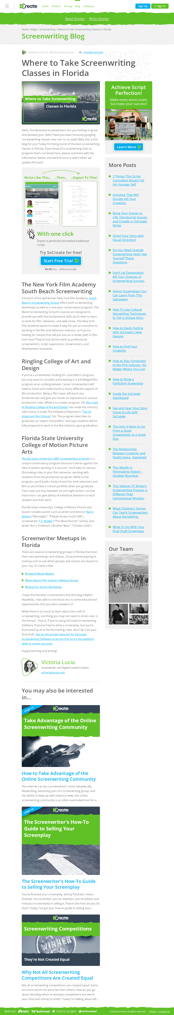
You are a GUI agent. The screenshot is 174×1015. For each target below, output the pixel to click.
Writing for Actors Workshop (43, 587)
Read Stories (75, 18)
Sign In (161, 6)
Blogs (34, 29)
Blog (77, 6)
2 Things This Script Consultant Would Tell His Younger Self (128, 180)
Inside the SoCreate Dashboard (126, 396)
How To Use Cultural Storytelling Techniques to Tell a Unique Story (129, 314)
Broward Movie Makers (39, 574)
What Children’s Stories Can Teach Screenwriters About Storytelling (130, 512)
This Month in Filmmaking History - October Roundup (127, 471)
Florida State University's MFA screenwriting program (56, 458)
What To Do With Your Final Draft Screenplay (128, 529)
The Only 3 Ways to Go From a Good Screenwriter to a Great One (129, 432)
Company (88, 6)
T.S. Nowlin (46, 521)
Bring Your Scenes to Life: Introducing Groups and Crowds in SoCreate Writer (130, 219)
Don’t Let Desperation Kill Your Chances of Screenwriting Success (128, 277)
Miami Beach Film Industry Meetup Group (51, 580)
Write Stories (99, 18)
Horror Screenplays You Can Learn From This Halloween (129, 295)
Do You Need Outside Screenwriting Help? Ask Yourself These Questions (130, 256)
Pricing (68, 6)
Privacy (152, 1011)
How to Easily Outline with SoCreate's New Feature (128, 332)
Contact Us (164, 1011)
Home (45, 6)
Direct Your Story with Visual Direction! (128, 238)
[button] (128, 578)
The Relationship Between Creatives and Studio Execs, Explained (129, 453)
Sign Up (142, 6)
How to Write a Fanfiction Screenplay (128, 381)
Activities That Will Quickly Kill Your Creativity (126, 199)
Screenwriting (48, 29)
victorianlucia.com (53, 672)
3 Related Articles (93, 52)
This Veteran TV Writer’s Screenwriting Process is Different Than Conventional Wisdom (130, 492)
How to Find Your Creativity (125, 348)
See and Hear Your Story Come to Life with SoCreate (130, 412)
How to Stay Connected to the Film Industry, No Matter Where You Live (129, 365)
